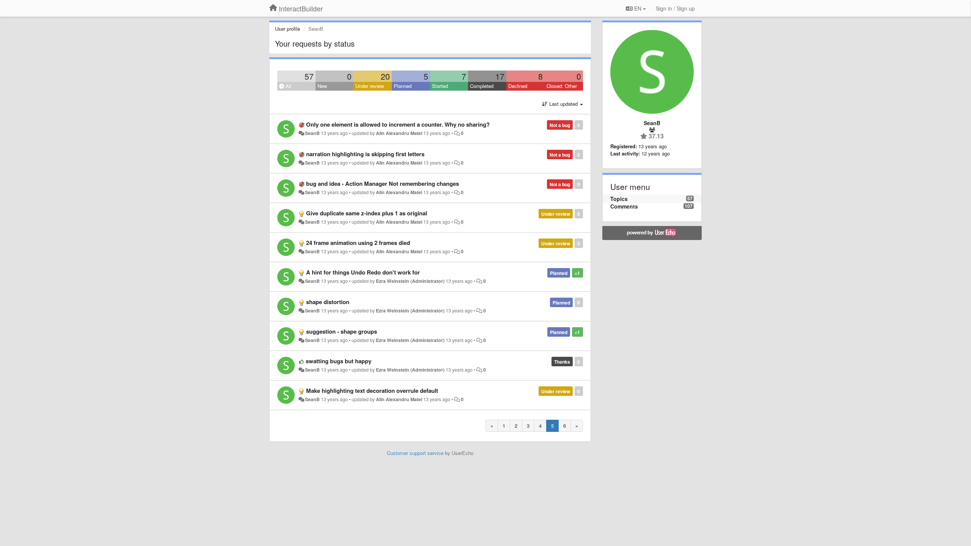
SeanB (312, 133)
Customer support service (415, 453)
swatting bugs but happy (338, 361)
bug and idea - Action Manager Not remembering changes (382, 183)
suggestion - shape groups (341, 331)
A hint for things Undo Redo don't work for (363, 272)
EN (638, 8)
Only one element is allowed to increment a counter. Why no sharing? (398, 124)
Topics (619, 198)
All (287, 85)
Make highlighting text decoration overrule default (372, 390)
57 (309, 76)
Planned (403, 85)
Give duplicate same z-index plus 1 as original (366, 213)
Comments (624, 206)
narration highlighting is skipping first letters (365, 154)
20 (385, 76)
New (322, 85)
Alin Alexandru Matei (399, 133)
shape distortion (327, 302)
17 (499, 76)
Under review (369, 85)
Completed (481, 85)
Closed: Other (562, 85)
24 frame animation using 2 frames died (358, 242)
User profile (287, 28)
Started (440, 85)
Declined (517, 85)
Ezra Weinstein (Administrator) (410, 281)
